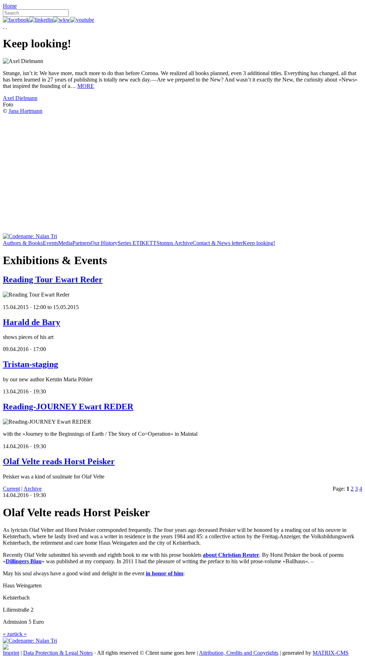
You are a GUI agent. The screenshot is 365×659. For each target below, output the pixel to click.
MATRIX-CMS (331, 653)
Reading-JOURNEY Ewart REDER (68, 406)
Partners (81, 243)
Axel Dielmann (20, 98)
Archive (33, 489)
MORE (85, 86)
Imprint (11, 653)
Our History (104, 243)
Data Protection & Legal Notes (58, 653)
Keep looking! (259, 243)
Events (50, 243)
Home (10, 6)
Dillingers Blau (24, 561)
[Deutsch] (3, 26)
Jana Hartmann (25, 111)
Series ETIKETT (137, 243)
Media (65, 243)
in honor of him (164, 573)
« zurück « (15, 634)
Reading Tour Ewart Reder (53, 279)
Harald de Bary (31, 322)
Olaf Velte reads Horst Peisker (59, 461)
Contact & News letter (217, 243)
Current (11, 489)
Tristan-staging (30, 364)
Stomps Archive (174, 243)
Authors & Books (23, 243)
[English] (6, 26)
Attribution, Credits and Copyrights (238, 653)
